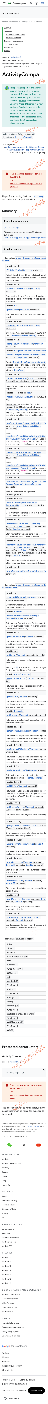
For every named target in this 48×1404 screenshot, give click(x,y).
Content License (32, 1126)
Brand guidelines (27, 1380)
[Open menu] (4, 3)
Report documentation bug (13, 1327)
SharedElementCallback (29, 426)
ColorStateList (22, 674)
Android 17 (6, 1257)
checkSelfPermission (17, 597)
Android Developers (10, 22)
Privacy (5, 1213)
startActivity (14, 899)
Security (5, 1168)
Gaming (5, 1196)
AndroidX (33, 97)
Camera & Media (9, 1209)
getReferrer (13, 309)
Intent (20, 526)
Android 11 (6, 1283)
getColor (11, 655)
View (29, 392)
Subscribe (36, 1390)
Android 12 (6, 1279)
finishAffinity (14, 270)
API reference (11, 13)
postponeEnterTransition (20, 343)
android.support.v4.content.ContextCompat (25, 147)
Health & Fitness (8, 1205)
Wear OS (6, 1233)
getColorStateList (16, 678)
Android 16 (6, 1261)
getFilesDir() (35, 778)
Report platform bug (10, 1323)
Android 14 (6, 1270)
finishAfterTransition (18, 288)
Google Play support (10, 1331)
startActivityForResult (19, 523)
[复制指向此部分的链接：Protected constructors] (41, 1047)
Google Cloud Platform (12, 1366)
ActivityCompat (23, 137)
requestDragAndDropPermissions (23, 354)
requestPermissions (17, 378)
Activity (38, 196)
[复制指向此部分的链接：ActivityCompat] (24, 1056)
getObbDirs (12, 786)
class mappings (17, 123)
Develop (24, 22)
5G (3, 1217)
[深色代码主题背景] (44, 1069)
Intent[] (10, 865)
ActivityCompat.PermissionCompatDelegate (26, 482)
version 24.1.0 (15, 57)
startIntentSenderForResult (21, 544)
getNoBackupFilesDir (17, 770)
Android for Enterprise (11, 1163)
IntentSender (24, 547)
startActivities (15, 862)
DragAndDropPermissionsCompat (30, 350)
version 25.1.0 (15, 1062)
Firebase (5, 1361)
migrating (14, 110)
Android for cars (9, 1242)
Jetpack (22, 100)
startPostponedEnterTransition (23, 571)
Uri (16, 305)
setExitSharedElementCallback (22, 452)
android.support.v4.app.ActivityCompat (26, 150)
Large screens (8, 1229)
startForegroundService (19, 917)
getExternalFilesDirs (18, 749)
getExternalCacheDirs (18, 731)
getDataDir (12, 696)
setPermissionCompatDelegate (22, 481)
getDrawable (13, 715)
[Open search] (31, 3)
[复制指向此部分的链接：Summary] (19, 211)
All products (7, 1370)
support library (16, 91)
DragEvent (22, 357)
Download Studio (9, 1307)
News (4, 1176)
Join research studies (11, 1336)
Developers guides (10, 1299)
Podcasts (6, 1185)
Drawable (18, 711)
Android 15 (6, 1266)
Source (5, 1172)
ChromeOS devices (10, 1237)
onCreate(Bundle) (18, 409)
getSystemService (16, 807)
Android (5, 1159)
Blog (4, 1180)
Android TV (7, 1246)
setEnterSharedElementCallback (23, 423)
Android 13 (6, 1274)
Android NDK (7, 1311)
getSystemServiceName (18, 825)
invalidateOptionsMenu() (23, 335)
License (14, 1380)
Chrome (5, 1357)
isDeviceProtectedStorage (20, 844)
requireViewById (15, 397)
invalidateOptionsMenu (18, 325)
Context (33, 597)
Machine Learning (9, 1200)
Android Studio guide (11, 1294)
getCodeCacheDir (15, 636)
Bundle (16, 529)
